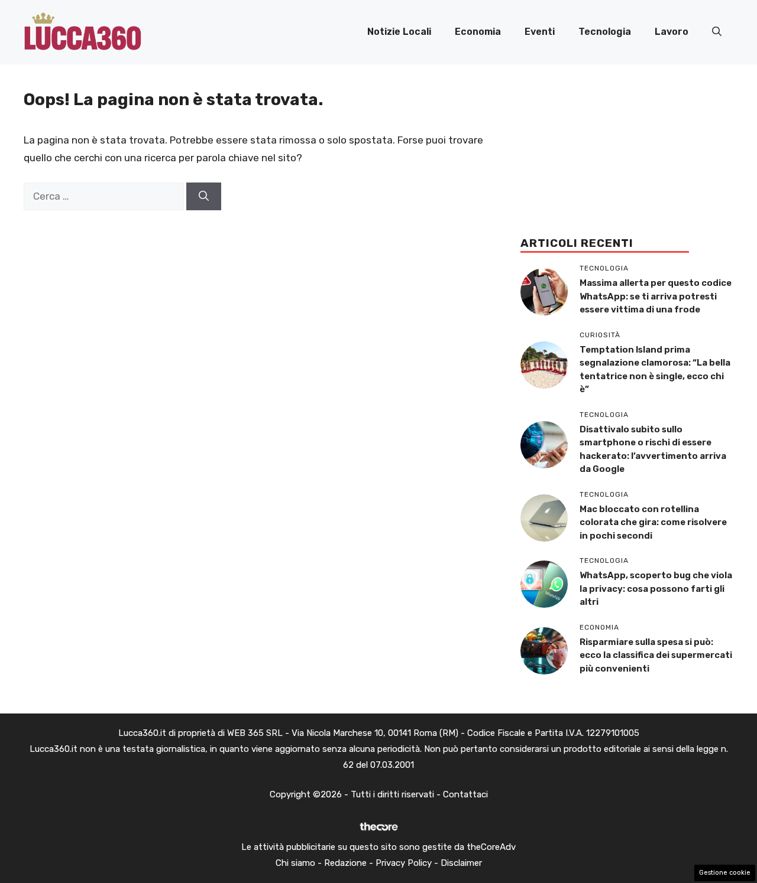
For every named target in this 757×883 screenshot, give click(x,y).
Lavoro (671, 31)
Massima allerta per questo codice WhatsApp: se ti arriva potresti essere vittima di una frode (656, 296)
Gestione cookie (724, 873)
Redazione (345, 863)
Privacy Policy (404, 863)
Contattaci (465, 794)
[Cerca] (203, 197)
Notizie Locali (399, 31)
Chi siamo (295, 863)
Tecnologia (604, 31)
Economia (478, 31)
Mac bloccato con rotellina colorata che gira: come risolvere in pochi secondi (653, 522)
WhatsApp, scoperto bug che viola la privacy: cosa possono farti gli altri (656, 588)
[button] (716, 32)
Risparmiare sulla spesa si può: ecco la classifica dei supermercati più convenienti (656, 655)
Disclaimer (461, 863)
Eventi (540, 31)
